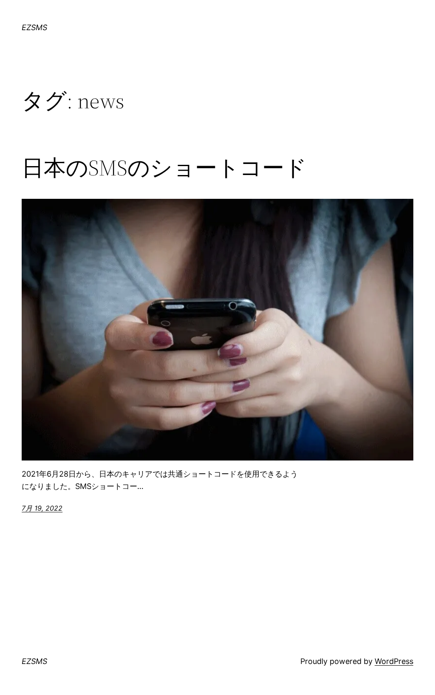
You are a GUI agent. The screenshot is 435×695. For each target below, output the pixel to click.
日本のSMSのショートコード (164, 168)
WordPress (394, 661)
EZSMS (34, 27)
